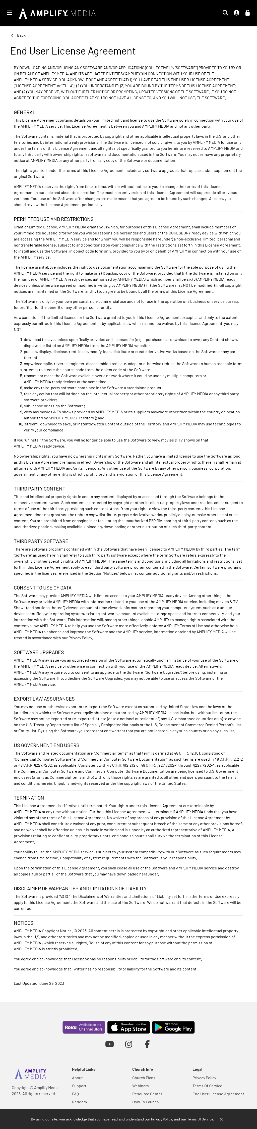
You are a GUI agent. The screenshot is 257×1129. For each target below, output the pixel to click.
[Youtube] (109, 1044)
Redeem (79, 1101)
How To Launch (145, 1101)
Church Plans (143, 1077)
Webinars (140, 1085)
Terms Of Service (207, 1085)
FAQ (75, 1093)
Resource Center (147, 1093)
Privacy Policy (204, 1077)
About (77, 1077)
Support (79, 1085)
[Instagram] (129, 1044)
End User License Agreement (218, 1093)
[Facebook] (147, 1044)
